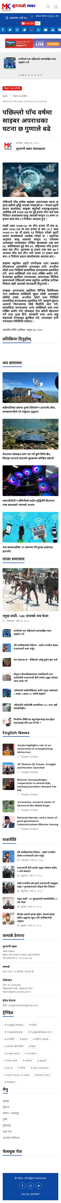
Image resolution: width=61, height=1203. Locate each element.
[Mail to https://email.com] (45, 29)
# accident (31, 1053)
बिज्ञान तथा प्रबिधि (20, 96)
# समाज (24, 1039)
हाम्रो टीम (7, 1131)
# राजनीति (9, 1039)
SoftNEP (35, 1194)
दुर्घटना (6, 1107)
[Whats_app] (38, 29)
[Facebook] (3, 29)
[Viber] (31, 29)
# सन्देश (33, 1024)
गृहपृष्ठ (5, 96)
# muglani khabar (14, 1024)
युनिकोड (7, 1125)
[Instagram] (17, 29)
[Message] (24, 29)
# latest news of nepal (17, 1074)
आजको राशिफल (11, 1138)
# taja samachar (40, 1067)
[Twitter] (10, 29)
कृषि (5, 1119)
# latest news (42, 1074)
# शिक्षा (32, 1046)
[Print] (52, 29)
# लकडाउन (10, 1082)
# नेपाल (21, 1067)
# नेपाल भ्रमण (11, 1060)
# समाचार (27, 1060)
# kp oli (9, 1067)
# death (41, 1060)
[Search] (48, 6)
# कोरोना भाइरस (40, 1039)
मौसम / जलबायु (11, 1113)
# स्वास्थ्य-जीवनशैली (14, 1046)
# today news (12, 1053)
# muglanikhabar (14, 1032)
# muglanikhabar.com (40, 1032)
